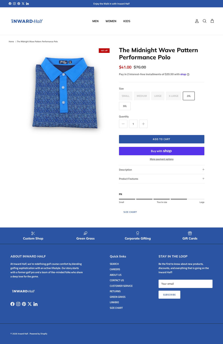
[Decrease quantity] (123, 124)
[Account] (196, 21)
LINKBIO (114, 302)
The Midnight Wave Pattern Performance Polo (37, 41)
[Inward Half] (27, 21)
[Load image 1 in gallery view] (65, 93)
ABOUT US (115, 275)
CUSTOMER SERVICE (121, 286)
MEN (95, 21)
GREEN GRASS (117, 297)
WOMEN (111, 21)
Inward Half (23, 333)
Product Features (128, 179)
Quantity (124, 116)
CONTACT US (117, 280)
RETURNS (115, 291)
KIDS (126, 21)
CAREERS (115, 269)
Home (11, 41)
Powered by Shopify (38, 333)
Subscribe (169, 294)
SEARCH (114, 264)
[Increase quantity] (143, 124)
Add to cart (161, 139)
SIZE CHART (130, 212)
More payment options (162, 159)
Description (125, 170)
